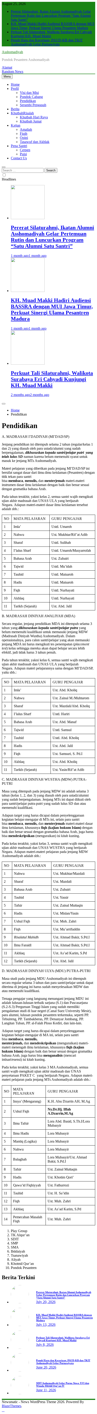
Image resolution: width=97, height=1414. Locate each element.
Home (15, 84)
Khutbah (22, 113)
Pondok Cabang (31, 97)
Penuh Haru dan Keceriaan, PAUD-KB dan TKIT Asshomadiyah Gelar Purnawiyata (47, 42)
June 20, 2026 (46, 1367)
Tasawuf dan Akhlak (34, 142)
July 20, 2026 (45, 1302)
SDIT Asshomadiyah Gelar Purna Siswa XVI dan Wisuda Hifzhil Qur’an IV (62, 1384)
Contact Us (19, 158)
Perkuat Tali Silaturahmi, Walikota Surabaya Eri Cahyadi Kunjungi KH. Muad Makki (52, 379)
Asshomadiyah (12, 52)
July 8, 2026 (45, 1344)
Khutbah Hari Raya (34, 117)
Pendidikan (28, 101)
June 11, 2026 (46, 1390)
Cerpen (25, 150)
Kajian (15, 125)
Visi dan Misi (29, 93)
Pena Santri (19, 146)
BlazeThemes (11, 1406)
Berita (15, 109)
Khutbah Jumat (31, 121)
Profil (15, 88)
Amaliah (26, 129)
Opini (24, 138)
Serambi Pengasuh (33, 105)
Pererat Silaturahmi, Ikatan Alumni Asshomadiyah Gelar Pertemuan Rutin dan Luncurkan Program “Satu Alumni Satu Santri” (51, 16)
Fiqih (23, 133)
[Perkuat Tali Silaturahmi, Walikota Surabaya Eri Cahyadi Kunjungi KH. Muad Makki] (28, 363)
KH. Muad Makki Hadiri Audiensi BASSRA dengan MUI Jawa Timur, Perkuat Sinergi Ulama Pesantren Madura (52, 26)
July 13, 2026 (45, 1324)
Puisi (23, 154)
